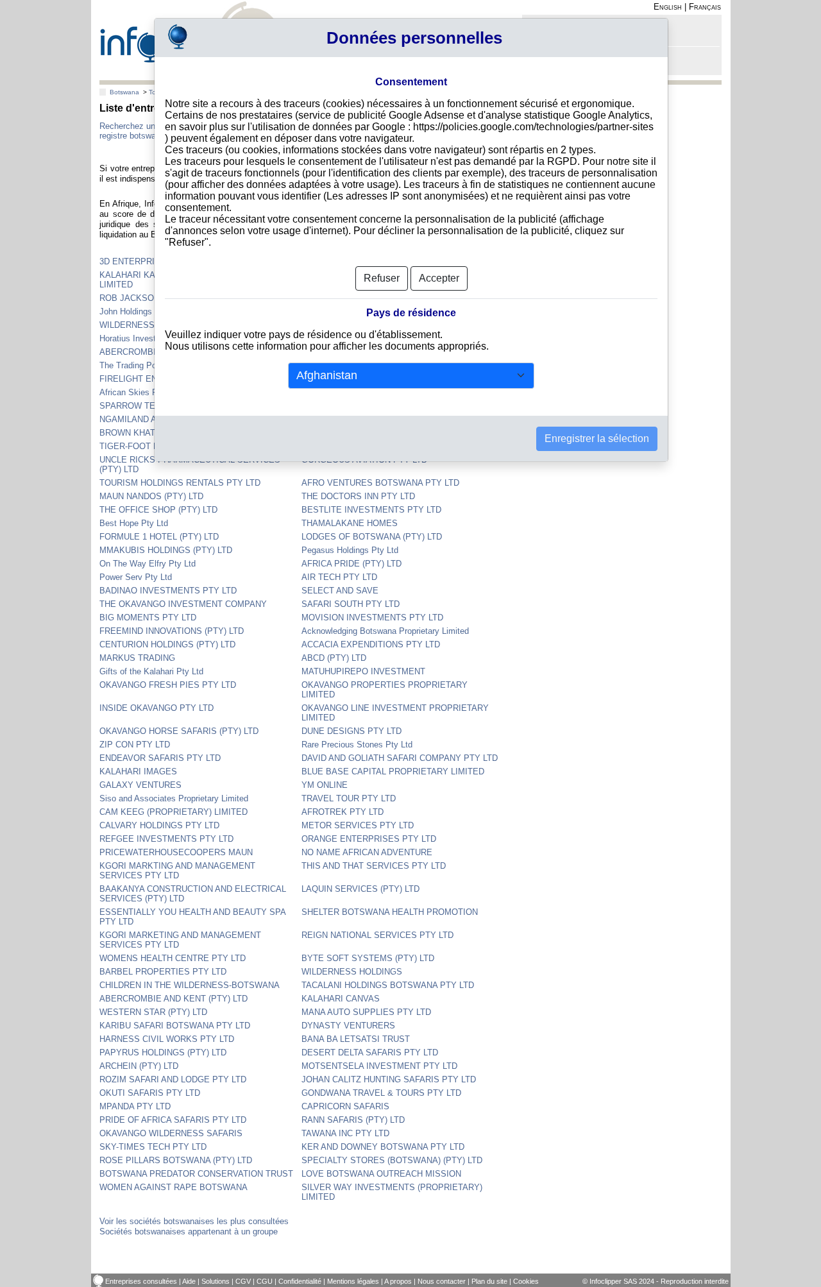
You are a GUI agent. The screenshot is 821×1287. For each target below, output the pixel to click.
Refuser (382, 278)
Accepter (439, 278)
